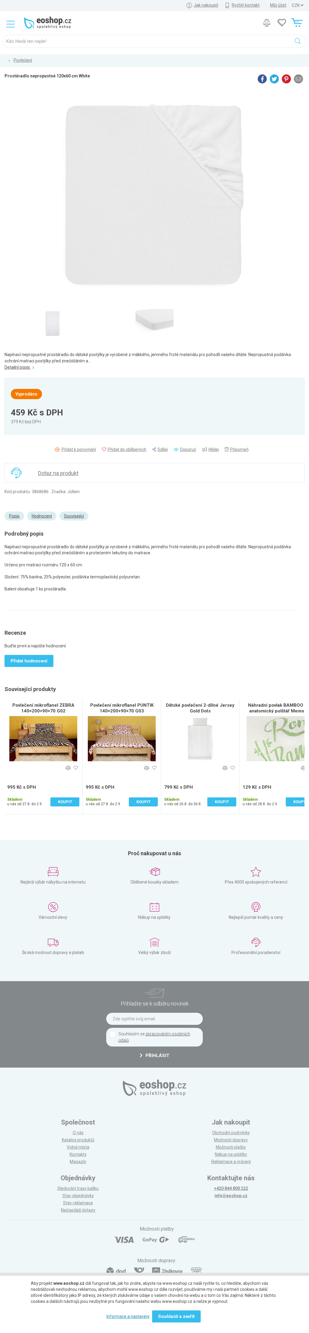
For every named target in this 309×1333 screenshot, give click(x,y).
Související (74, 516)
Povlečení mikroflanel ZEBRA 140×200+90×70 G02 (43, 708)
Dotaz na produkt (58, 473)
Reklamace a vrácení (231, 1161)
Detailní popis (18, 367)
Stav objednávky (78, 1195)
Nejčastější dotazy (78, 1210)
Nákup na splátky (231, 1154)
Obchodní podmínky (231, 1132)
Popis (14, 516)
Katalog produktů (78, 1139)
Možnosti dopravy (231, 1139)
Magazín (78, 1161)
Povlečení (23, 60)
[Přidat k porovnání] (68, 768)
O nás (78, 1132)
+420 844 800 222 (231, 1188)
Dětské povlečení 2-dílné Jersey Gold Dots (200, 708)
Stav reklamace (78, 1202)
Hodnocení (42, 516)
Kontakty (78, 1154)
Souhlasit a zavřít (176, 1316)
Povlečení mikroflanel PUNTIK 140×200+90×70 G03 (122, 708)
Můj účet (278, 5)
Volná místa (78, 1147)
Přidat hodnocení (29, 661)
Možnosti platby (231, 1147)
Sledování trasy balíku (78, 1188)
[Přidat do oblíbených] (75, 768)
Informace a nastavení (128, 1316)
